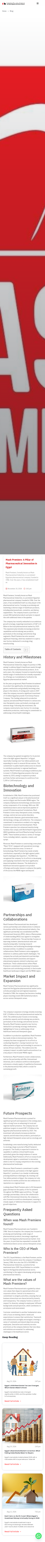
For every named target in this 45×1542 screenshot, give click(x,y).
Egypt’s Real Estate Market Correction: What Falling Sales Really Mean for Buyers (22, 1452)
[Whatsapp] (38, 1536)
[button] (37, 3)
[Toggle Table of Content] (24, 650)
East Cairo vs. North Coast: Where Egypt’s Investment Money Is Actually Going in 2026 (22, 1517)
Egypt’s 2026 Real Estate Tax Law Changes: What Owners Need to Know (22, 1386)
